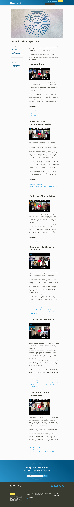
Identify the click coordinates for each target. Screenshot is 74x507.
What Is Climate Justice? (35, 447)
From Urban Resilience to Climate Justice (38, 307)
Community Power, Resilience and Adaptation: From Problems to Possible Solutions (43, 312)
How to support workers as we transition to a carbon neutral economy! (42, 112)
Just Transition (15, 49)
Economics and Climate (34, 115)
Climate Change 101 (34, 449)
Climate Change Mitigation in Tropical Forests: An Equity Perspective (44, 382)
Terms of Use (56, 495)
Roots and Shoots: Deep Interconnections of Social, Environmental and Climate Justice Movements (43, 183)
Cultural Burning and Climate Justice (37, 241)
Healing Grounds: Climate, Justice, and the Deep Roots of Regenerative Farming (42, 385)
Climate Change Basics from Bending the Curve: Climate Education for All (44, 452)
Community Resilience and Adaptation (17, 59)
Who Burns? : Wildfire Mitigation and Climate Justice (41, 380)
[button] (45, 476)
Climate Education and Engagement (16, 66)
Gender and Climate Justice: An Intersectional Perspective (42, 190)
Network (57, 4)
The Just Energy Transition (35, 110)
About (62, 4)
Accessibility (56, 493)
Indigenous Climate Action (17, 56)
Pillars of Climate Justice (50, 4)
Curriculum (42, 4)
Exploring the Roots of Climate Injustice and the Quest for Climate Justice (43, 187)
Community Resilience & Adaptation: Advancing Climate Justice (43, 309)
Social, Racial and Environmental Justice (16, 53)
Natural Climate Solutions (17, 62)
